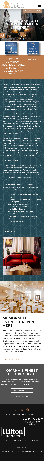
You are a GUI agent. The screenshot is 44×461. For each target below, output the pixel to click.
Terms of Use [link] (22, 440)
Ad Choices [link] (37, 451)
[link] (2, 35)
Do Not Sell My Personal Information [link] (16, 451)
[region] (22, 25)
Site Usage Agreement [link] (13, 444)
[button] (39, 5)
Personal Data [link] (22, 447)
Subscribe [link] (7, 440)
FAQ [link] (14, 440)
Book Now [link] (32, 60)
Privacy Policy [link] (34, 440)
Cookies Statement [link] (31, 444)
